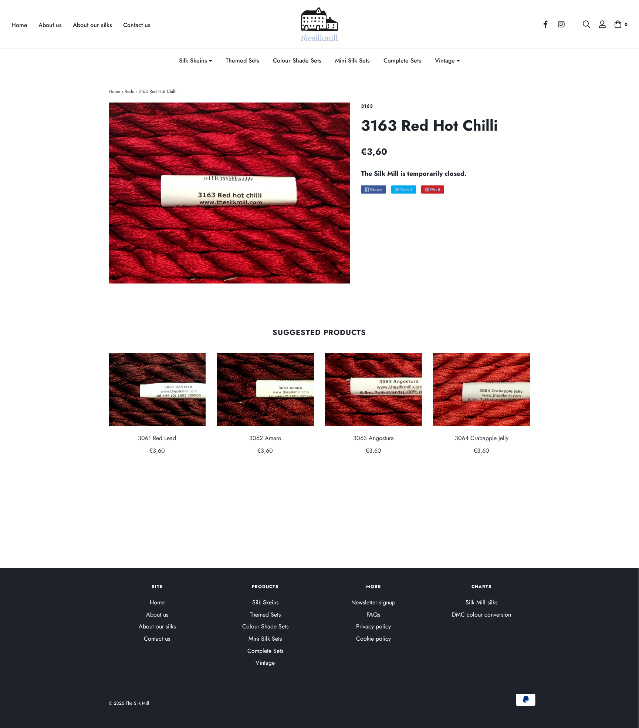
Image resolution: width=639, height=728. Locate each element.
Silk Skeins (265, 602)
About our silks (92, 25)
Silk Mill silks (481, 602)
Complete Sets (402, 60)
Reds (129, 91)
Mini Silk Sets (352, 60)
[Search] (582, 24)
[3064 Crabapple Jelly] (481, 389)
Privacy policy (373, 626)
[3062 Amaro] (265, 389)
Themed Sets (242, 60)
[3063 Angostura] (373, 389)
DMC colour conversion (481, 614)
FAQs (373, 614)
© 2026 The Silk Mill (129, 703)
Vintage (265, 662)
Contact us (137, 25)
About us (50, 25)
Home (19, 25)
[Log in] (599, 24)
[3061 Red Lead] (157, 389)
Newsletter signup (373, 602)
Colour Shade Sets (297, 60)
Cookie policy (373, 638)
